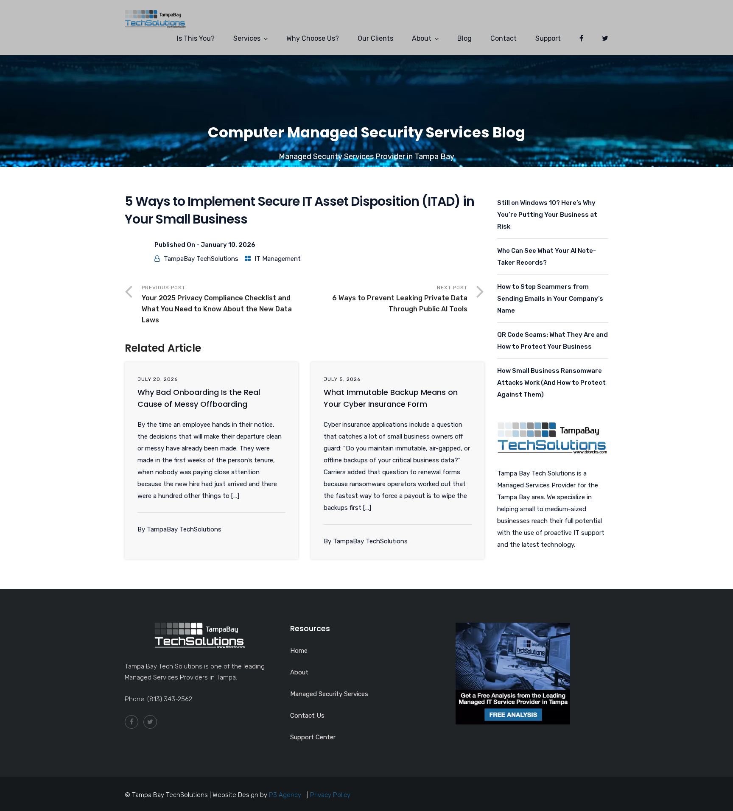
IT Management (278, 259)
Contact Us (307, 715)
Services (246, 38)
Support (548, 38)
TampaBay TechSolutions (201, 259)
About (421, 38)
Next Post (399, 299)
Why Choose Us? (312, 38)
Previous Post (217, 304)
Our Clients (375, 38)
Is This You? (196, 38)
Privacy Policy (330, 795)
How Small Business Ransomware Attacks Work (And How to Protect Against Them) (551, 382)
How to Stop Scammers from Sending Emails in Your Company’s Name (550, 298)
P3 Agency (285, 795)
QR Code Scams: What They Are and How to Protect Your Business (552, 340)
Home (299, 650)
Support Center (313, 737)
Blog (464, 38)
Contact (503, 38)
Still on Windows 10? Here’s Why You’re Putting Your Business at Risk (547, 214)
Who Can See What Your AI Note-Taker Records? (546, 256)
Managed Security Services (329, 694)
